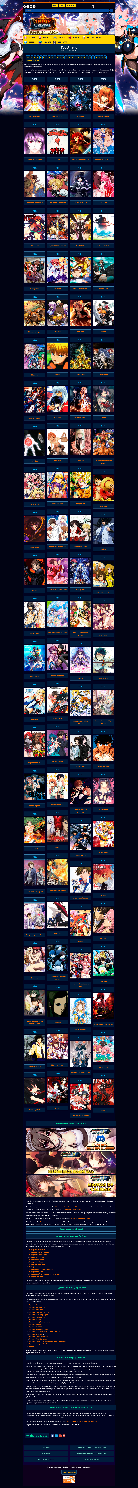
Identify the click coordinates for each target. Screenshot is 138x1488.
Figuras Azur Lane (36, 1334)
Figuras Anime (35, 1324)
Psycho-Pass (103, 289)
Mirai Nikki (103, 938)
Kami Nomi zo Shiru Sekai (58, 590)
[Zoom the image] (34, 129)
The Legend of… (57, 117)
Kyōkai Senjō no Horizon (57, 246)
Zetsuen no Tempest (35, 892)
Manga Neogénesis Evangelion (41, 1269)
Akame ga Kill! (34, 1110)
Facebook (52, 1435)
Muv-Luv (57, 332)
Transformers (34, 418)
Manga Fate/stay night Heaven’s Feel (44, 1274)
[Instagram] (34, 6)
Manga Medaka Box (37, 1250)
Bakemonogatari (57, 676)
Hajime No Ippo (103, 766)
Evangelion (34, 289)
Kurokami (35, 246)
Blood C (103, 1110)
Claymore (80, 461)
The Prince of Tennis (80, 898)
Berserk (57, 847)
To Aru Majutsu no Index (57, 547)
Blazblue (34, 719)
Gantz (34, 590)
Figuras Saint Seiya (37, 1317)
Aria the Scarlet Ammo (80, 1115)
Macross (34, 375)
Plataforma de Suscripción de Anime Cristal (83, 1421)
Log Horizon (103, 678)
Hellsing (34, 461)
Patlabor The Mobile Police (80, 1072)
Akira (57, 160)
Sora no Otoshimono (103, 160)
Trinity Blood (103, 375)
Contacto (46, 1448)
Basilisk (103, 549)
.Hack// (80, 941)
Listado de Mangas (74, 1207)
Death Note (80, 246)
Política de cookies (92, 1459)
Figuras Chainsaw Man (38, 1336)
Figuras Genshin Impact (38, 1329)
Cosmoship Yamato (103, 592)
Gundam (80, 117)
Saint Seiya (80, 375)
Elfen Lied (103, 203)
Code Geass (34, 547)
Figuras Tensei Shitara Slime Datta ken (44, 1332)
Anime (31, 1346)
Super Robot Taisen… (80, 289)
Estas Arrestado (80, 855)
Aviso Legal (46, 1453)
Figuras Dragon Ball (37, 1307)
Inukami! (34, 849)
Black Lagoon (34, 806)
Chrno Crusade (57, 504)
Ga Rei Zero (80, 767)
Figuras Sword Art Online (39, 1312)
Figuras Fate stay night (38, 1315)
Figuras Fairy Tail (36, 1319)
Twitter (56, 1435)
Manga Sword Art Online (39, 1252)
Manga (32, 1267)
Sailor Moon (103, 852)
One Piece (103, 506)
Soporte (70, 5)
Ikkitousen (34, 633)
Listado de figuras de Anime (80, 1218)
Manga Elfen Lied (36, 1277)
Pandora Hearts (80, 547)
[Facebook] (24, 6)
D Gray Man (80, 590)
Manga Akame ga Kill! (38, 1255)
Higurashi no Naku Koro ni (103, 1024)
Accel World (103, 809)
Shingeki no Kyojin (34, 332)
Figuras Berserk (35, 1327)
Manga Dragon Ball (37, 1264)
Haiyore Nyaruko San (34, 935)
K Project (57, 933)
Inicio (54, 5)
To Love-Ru (34, 504)
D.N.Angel (103, 895)
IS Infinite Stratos (57, 1065)
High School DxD (34, 763)
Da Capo (57, 289)
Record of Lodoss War (34, 203)
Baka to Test (103, 1067)
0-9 (28, 57)
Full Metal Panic (57, 762)
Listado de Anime (61, 1207)
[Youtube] (31, 6)
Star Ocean (34, 676)
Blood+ (57, 1108)
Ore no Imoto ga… (57, 804)
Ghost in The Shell (35, 160)
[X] (27, 6)
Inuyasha (57, 418)
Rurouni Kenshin (103, 117)
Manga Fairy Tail (36, 1272)
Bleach (103, 332)
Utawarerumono (103, 635)
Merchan (97, 1207)
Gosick (103, 418)
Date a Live (80, 678)
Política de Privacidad (46, 1459)
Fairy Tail (80, 332)
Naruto (57, 375)
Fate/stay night (34, 117)
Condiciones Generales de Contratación (92, 1453)
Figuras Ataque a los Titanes (40, 1344)
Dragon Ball (80, 504)
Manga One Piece (36, 1262)
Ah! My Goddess (80, 1029)
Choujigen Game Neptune (57, 633)
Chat (62, 5)
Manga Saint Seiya (36, 1259)
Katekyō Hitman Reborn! (57, 890)
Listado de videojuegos (72, 1209)
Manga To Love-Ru (36, 1257)
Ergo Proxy (57, 1022)
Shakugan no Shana (80, 160)
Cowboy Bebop (35, 1067)
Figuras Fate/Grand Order (39, 1322)
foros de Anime (45, 1222)
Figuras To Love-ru (36, 1305)
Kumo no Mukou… (103, 246)
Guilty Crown (57, 718)
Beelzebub (103, 981)
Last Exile (57, 461)
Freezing (34, 978)
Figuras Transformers (38, 1339)
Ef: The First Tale (80, 203)
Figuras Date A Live (36, 1310)
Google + (60, 1435)
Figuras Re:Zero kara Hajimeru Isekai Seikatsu (47, 1341)
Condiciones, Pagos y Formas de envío (92, 1448)
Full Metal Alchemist (57, 203)
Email (64, 1435)
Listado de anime (33, 60)
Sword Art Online (80, 418)
